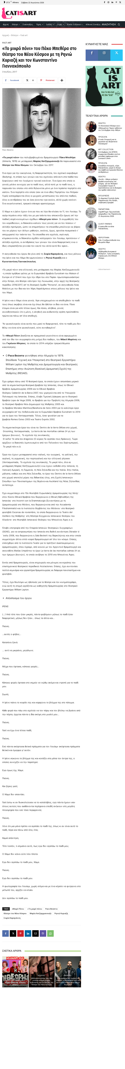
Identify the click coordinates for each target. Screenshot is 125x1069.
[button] (112, 24)
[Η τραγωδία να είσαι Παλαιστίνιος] (91, 226)
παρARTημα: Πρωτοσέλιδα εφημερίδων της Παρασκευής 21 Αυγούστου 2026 (109, 214)
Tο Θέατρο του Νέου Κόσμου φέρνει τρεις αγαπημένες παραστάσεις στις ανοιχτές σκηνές (15, 981)
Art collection (105, 149)
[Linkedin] (112, 2)
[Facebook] (104, 2)
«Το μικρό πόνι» (34, 909)
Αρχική (5, 35)
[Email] (35, 933)
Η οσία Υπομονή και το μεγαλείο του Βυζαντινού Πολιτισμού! (107, 141)
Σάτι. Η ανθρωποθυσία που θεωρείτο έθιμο (109, 241)
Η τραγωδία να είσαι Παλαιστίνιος (106, 227)
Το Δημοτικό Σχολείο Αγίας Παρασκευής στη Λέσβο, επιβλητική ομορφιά (108, 200)
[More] (61, 80)
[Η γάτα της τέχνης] (19, 13)
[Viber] (43, 933)
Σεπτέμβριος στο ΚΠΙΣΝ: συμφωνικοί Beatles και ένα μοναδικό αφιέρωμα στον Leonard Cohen (109, 155)
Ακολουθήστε (105, 51)
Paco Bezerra (51, 909)
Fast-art (24, 35)
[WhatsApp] (50, 933)
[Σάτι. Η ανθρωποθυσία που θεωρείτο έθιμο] (91, 240)
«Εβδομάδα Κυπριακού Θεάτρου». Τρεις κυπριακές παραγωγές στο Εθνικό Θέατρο (109, 255)
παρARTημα (103, 209)
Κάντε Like (92, 51)
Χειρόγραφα (103, 237)
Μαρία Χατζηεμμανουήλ (40, 913)
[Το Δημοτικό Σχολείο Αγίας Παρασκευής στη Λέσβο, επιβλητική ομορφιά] (91, 199)
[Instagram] (108, 2)
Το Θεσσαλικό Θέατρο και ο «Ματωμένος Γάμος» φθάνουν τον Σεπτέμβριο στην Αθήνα (110, 128)
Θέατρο (14, 35)
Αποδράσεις (103, 195)
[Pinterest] (116, 2)
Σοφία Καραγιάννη (12, 918)
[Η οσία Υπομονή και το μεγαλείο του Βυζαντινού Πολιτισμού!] (91, 140)
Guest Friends (105, 224)
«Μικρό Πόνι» (18, 909)
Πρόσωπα (102, 137)
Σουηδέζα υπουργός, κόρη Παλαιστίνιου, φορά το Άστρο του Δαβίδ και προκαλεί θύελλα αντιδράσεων (110, 169)
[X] (120, 2)
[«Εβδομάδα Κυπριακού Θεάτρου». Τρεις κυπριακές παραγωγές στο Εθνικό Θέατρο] (91, 253)
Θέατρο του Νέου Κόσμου (15, 913)
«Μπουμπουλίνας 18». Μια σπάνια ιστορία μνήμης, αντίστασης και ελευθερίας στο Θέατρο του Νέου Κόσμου (41, 981)
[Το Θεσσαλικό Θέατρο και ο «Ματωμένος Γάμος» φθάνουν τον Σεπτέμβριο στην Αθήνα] (91, 126)
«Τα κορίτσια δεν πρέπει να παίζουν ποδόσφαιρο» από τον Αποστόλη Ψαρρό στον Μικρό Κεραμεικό (68, 981)
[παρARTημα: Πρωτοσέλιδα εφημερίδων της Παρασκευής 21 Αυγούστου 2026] (91, 212)
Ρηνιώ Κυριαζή (61, 913)
